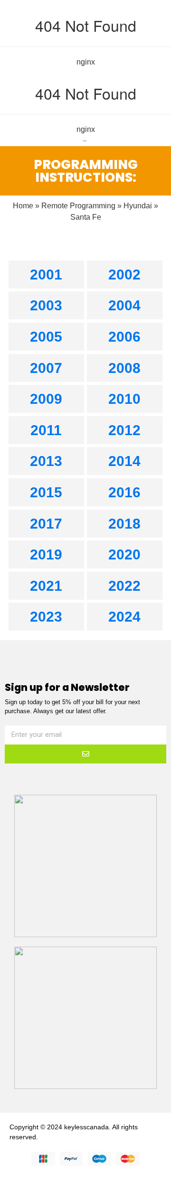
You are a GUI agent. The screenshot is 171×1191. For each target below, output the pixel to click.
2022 (124, 586)
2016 (124, 492)
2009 (46, 399)
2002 (124, 274)
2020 (124, 554)
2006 (124, 336)
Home (23, 206)
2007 (46, 368)
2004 (124, 305)
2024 (124, 616)
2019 (46, 554)
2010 (124, 399)
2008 (124, 368)
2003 (46, 305)
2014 (124, 461)
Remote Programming (78, 206)
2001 (46, 274)
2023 (46, 616)
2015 (46, 492)
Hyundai (138, 206)
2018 (124, 523)
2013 (46, 461)
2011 (46, 430)
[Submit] (85, 753)
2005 (46, 336)
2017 (46, 523)
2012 (124, 430)
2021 (46, 586)
